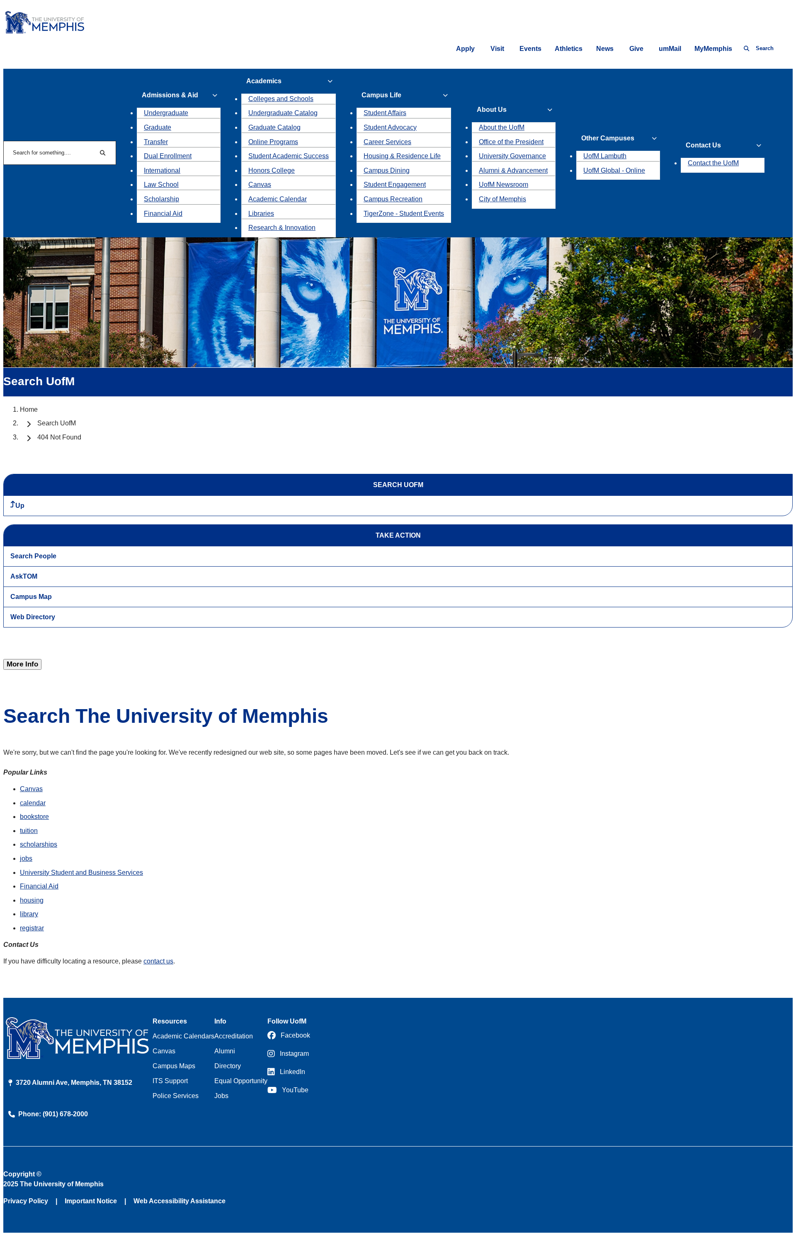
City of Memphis (502, 199)
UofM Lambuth (604, 155)
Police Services (176, 1095)
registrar (32, 928)
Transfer (156, 141)
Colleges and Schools (280, 98)
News (605, 48)
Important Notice (91, 1201)
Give (636, 48)
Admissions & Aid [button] (170, 95)
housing (32, 900)
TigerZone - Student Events (404, 213)
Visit (497, 48)
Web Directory (32, 616)
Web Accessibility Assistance (179, 1201)
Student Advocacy (390, 127)
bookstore (34, 816)
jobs (26, 858)
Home (29, 409)
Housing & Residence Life (402, 155)
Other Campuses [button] (607, 138)
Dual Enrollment (168, 155)
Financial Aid (163, 213)
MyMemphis (713, 48)
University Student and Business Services (81, 872)
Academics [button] (264, 80)
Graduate (157, 127)
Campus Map (31, 596)
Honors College (271, 170)
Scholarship (161, 199)
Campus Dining (387, 170)
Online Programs (273, 141)
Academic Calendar (277, 199)
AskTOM (23, 576)
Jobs (221, 1095)
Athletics (568, 48)
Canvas (259, 184)
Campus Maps (174, 1065)
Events (530, 48)
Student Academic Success (288, 155)
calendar (33, 802)
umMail (670, 48)
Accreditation (233, 1036)
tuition (29, 830)
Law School (161, 184)
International (162, 170)
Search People (33, 556)
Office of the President (511, 141)
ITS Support (170, 1080)
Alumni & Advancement (513, 170)
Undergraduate (166, 112)
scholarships (38, 844)
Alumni (224, 1051)
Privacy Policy (25, 1201)
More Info (22, 664)
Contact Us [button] (703, 145)
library (29, 913)
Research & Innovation (281, 227)
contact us (158, 961)
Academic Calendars (183, 1036)
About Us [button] (492, 109)
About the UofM (501, 127)
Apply (465, 48)
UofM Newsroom (503, 184)
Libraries (261, 213)
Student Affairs (385, 112)
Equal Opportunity (240, 1080)
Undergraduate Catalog (283, 112)
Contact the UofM (713, 163)
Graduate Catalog (274, 127)
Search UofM (56, 423)
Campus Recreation (393, 199)
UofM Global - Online (614, 170)
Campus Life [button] (381, 95)
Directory (227, 1065)
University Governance (512, 155)
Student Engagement (395, 184)
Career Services (387, 141)
